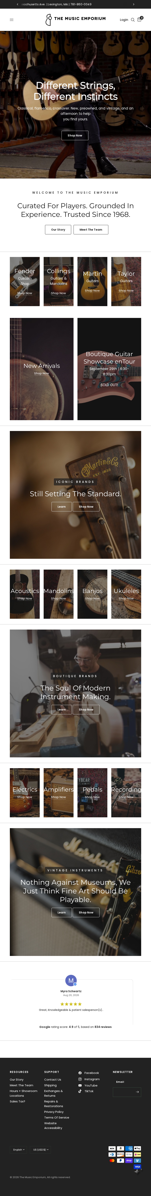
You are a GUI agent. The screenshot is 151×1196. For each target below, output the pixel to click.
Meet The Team (21, 1085)
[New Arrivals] (42, 369)
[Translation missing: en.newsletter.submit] (137, 1092)
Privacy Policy (54, 1112)
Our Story (16, 1079)
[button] (62, 506)
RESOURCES (19, 1072)
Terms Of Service (56, 1117)
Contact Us (52, 1079)
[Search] (133, 20)
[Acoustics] (25, 594)
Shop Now (24, 293)
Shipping (50, 1085)
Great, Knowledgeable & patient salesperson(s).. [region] (68, 1010)
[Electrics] (25, 792)
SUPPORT (51, 1072)
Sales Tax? (17, 1101)
